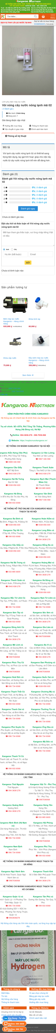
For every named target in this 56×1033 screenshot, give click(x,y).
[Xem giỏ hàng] (43, 16)
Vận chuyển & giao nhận (14, 129)
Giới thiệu (5, 993)
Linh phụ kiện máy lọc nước (13, 101)
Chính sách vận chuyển (11, 1015)
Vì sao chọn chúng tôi (38, 993)
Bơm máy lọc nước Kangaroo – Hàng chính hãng (13, 321)
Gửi (28, 262)
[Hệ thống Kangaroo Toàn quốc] (3, 16)
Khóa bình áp (34, 319)
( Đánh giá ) (8, 108)
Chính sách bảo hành (39, 129)
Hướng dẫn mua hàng (13, 125)
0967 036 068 (15, 388)
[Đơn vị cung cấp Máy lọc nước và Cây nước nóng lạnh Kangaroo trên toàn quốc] (28, 6)
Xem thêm (26, 375)
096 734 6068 (17, 391)
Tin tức (4, 996)
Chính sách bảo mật (38, 1018)
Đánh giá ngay (28, 208)
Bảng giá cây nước (37, 999)
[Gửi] (35, 16)
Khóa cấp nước (9, 358)
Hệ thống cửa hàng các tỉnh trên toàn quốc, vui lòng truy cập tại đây (28, 925)
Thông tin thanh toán (40, 125)
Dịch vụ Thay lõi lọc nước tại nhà (16, 22)
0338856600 (39, 24)
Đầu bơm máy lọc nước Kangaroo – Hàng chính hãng (39, 360)
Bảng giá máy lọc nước (39, 996)
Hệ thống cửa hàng (9, 999)
